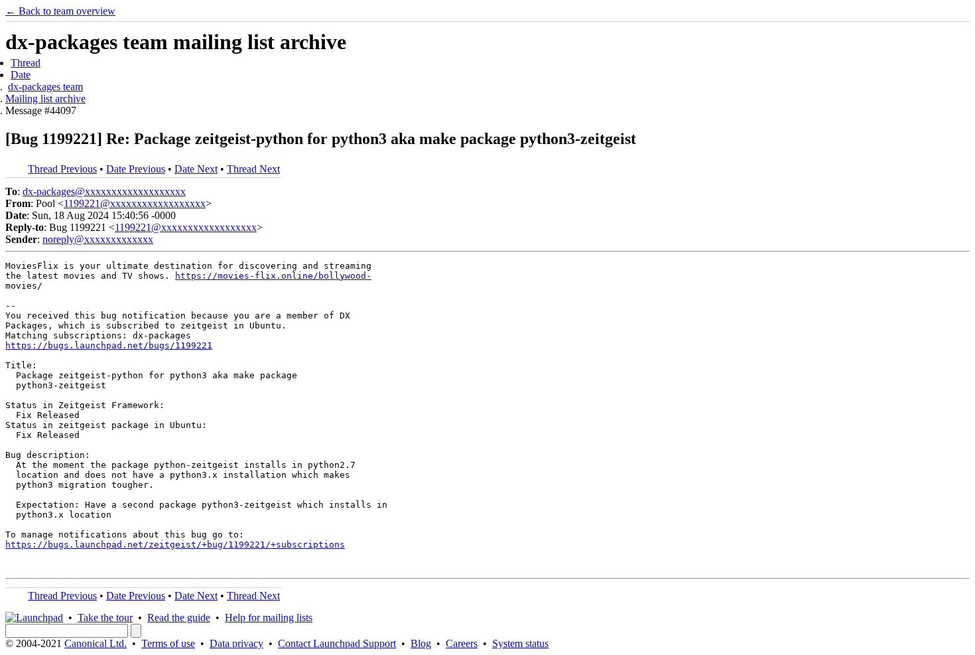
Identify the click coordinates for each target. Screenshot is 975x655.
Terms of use (168, 643)
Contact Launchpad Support (337, 643)
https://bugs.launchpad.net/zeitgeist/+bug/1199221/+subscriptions (175, 544)
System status (520, 643)
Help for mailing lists (268, 617)
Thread (25, 62)
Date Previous (135, 169)
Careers (462, 643)
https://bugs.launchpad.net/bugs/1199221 (108, 345)
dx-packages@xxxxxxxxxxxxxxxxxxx (104, 191)
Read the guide (178, 617)
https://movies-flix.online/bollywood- (273, 276)
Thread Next (253, 169)
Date (21, 74)
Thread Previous (62, 169)
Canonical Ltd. (95, 643)
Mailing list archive (45, 98)
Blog (421, 643)
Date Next (196, 169)
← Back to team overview (60, 11)
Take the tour (105, 617)
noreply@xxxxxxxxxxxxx (97, 239)
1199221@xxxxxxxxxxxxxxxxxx (135, 203)
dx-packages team (45, 86)
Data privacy (236, 643)
